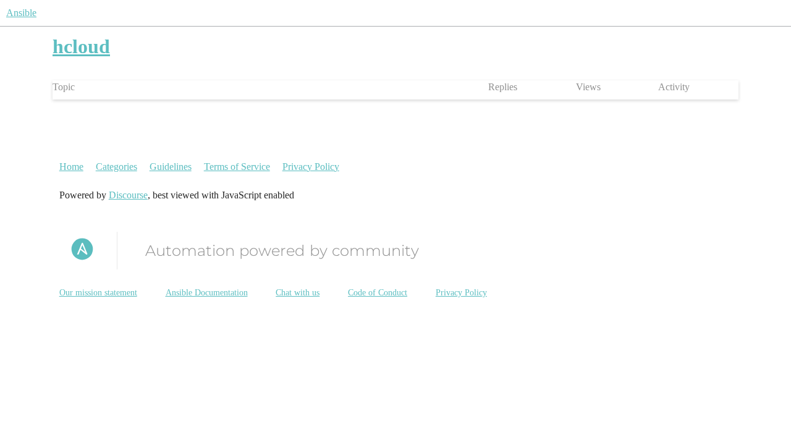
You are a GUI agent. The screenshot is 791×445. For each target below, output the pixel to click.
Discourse (128, 195)
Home (71, 166)
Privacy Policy (310, 166)
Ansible (21, 12)
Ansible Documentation (207, 292)
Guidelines (171, 166)
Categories (116, 166)
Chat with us (297, 292)
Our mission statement (98, 292)
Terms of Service (237, 166)
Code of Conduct (377, 292)
